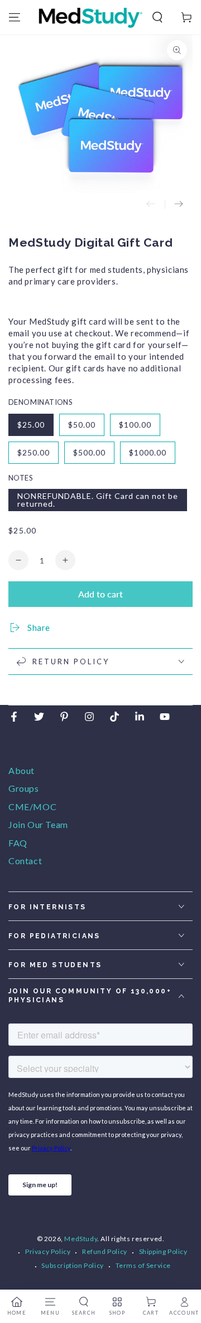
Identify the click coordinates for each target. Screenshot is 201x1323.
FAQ (17, 842)
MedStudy (80, 1238)
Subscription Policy (72, 1265)
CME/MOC (32, 806)
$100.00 (135, 424)
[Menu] (14, 17)
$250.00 (33, 452)
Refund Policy (104, 1251)
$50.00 (81, 424)
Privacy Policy (47, 1251)
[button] (157, 17)
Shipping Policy (163, 1251)
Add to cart (100, 594)
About (21, 770)
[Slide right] (179, 204)
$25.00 (31, 424)
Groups (23, 788)
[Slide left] (151, 204)
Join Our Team (38, 824)
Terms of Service (143, 1265)
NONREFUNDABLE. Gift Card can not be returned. (97, 499)
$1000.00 (147, 452)
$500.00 (89, 452)
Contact (25, 860)
